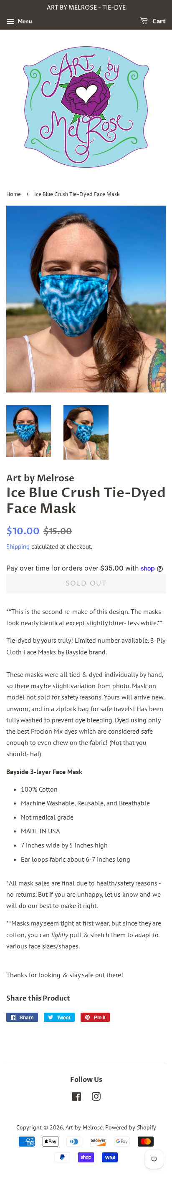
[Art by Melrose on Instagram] (96, 1098)
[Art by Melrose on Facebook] (76, 1098)
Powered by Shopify (130, 1127)
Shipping (18, 547)
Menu (24, 21)
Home (13, 194)
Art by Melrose (84, 1127)
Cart (158, 21)
